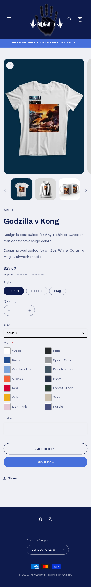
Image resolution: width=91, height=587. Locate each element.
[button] (9, 19)
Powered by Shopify (59, 575)
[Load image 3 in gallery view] (69, 189)
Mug (57, 291)
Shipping (9, 274)
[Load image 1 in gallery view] (21, 189)
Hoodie (36, 291)
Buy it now (45, 462)
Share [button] (12, 478)
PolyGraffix (37, 575)
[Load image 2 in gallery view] (45, 189)
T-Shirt (13, 291)
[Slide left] (5, 190)
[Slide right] (86, 190)
